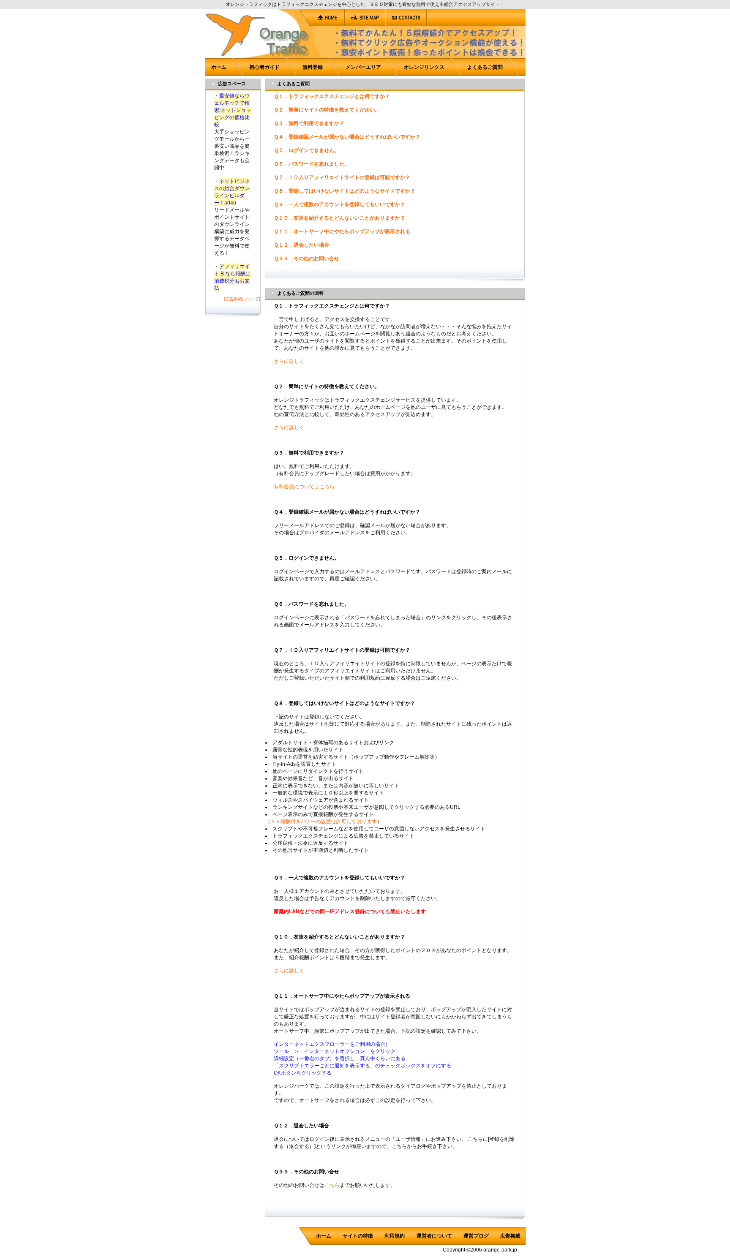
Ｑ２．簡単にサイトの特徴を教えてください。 (327, 110)
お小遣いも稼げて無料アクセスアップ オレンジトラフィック (67, 40)
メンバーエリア (363, 67)
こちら (332, 1185)
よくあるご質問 (485, 67)
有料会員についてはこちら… (307, 487)
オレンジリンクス (424, 67)
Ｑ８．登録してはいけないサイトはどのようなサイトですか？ (344, 191)
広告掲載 (510, 1236)
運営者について (434, 1236)
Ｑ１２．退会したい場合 (301, 245)
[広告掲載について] (242, 299)
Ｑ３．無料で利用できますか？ (309, 123)
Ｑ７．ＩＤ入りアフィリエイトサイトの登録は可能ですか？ (342, 177)
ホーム (218, 67)
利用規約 (394, 1236)
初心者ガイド (264, 67)
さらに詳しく (289, 361)
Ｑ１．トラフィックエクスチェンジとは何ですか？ (332, 96)
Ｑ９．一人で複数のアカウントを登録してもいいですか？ (339, 204)
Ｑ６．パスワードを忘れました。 (311, 164)
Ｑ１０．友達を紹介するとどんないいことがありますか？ (339, 218)
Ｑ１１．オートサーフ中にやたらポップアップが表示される (342, 231)
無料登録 (312, 67)
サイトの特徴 (358, 1236)
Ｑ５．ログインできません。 (306, 150)
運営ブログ (476, 1236)
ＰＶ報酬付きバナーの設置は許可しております (323, 821)
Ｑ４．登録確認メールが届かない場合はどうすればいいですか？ (347, 137)
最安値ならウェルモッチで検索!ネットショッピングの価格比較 (232, 110)
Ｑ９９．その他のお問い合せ (306, 258)
